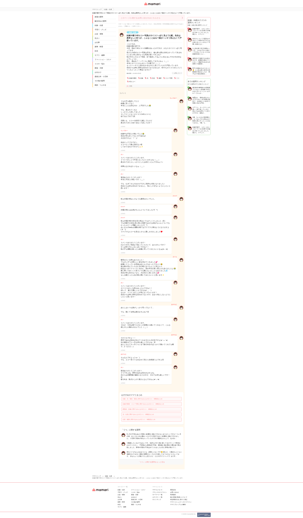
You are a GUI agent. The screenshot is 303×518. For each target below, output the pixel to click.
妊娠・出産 (99, 25)
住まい (97, 38)
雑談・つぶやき (100, 85)
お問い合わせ (174, 492)
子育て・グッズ (100, 30)
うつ (177, 78)
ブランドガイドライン (159, 492)
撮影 (160, 78)
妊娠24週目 (132, 78)
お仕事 (97, 42)
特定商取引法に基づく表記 (178, 499)
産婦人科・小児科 (101, 76)
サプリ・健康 (100, 55)
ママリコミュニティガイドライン (181, 502)
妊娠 (141, 78)
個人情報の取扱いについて (178, 497)
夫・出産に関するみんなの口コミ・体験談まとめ (138, 414)
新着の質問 (99, 17)
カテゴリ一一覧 (157, 497)
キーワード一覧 (157, 494)
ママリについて (157, 490)
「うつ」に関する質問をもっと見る (151, 462)
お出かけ (98, 72)
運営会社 (173, 490)
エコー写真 (168, 78)
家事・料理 (99, 47)
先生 (153, 78)
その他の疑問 (100, 81)
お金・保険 (99, 34)
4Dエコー (132, 81)
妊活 (96, 51)
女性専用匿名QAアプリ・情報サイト (152, 5)
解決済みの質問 (100, 21)
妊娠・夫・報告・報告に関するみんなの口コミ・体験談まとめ (142, 399)
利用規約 (173, 494)
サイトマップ (156, 499)
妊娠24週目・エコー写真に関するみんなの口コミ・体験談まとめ (143, 404)
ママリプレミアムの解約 (178, 504)
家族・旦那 (99, 68)
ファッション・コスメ (103, 59)
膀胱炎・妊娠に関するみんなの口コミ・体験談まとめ (140, 409)
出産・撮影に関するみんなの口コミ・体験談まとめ (139, 419)
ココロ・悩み (100, 64)
